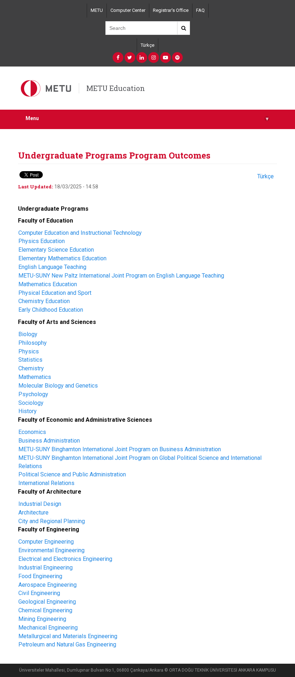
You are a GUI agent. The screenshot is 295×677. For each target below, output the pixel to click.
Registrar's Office (171, 10)
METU (97, 10)
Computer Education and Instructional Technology (80, 232)
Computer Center (127, 10)
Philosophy (32, 342)
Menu (147, 118)
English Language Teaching (52, 267)
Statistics (30, 359)
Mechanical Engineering (48, 627)
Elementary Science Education (56, 249)
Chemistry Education (44, 301)
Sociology (31, 402)
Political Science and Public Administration (72, 474)
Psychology (33, 394)
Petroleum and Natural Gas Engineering (67, 644)
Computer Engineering (46, 541)
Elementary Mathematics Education (62, 258)
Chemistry (31, 368)
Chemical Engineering (45, 610)
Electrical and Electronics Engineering (65, 558)
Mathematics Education (47, 284)
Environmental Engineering (51, 550)
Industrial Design (39, 503)
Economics (32, 432)
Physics (28, 351)
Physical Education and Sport (55, 292)
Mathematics (34, 377)
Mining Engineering (42, 619)
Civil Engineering (39, 593)
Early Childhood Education (50, 309)
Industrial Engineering (45, 567)
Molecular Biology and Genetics (58, 385)
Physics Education (41, 241)
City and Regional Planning (51, 521)
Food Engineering (40, 576)
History (27, 411)
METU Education (115, 88)
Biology (27, 334)
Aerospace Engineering (47, 584)
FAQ (200, 10)
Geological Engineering (47, 601)
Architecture (33, 512)
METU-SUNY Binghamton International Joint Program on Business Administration (119, 449)
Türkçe (147, 45)
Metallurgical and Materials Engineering (67, 636)
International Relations (46, 483)
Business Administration (49, 440)
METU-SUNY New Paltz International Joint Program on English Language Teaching (121, 275)
